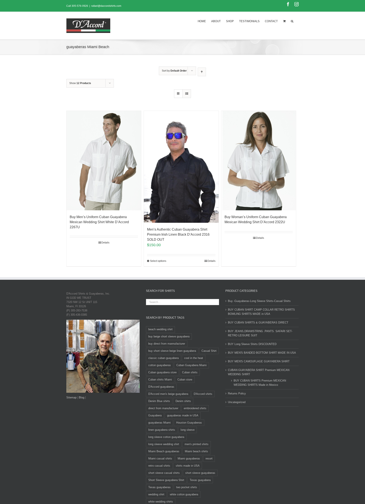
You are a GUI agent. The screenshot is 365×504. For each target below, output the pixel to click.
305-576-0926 (80, 5)
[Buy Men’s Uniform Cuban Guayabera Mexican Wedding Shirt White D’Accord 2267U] (104, 160)
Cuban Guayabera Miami (191, 365)
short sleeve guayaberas (200, 472)
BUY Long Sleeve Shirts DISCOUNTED (252, 344)
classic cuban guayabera (163, 358)
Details (105, 242)
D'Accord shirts (203, 393)
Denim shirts (183, 401)
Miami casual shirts (160, 458)
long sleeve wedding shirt (163, 444)
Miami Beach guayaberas (163, 451)
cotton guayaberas (159, 365)
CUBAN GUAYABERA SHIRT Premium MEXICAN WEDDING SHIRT (258, 372)
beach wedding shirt (160, 329)
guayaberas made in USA (182, 415)
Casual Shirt (209, 350)
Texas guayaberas (159, 487)
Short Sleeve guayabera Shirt (166, 480)
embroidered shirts (195, 408)
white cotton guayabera (184, 494)
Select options (158, 260)
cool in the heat (193, 358)
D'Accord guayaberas (161, 386)
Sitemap (71, 397)
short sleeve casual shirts (164, 472)
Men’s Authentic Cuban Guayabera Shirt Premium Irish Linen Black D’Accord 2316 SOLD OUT (178, 234)
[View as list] (186, 94)
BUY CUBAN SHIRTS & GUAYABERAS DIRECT (258, 322)
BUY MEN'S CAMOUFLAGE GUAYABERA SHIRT (259, 361)
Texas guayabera (200, 480)
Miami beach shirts (196, 451)
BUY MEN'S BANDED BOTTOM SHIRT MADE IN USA (262, 352)
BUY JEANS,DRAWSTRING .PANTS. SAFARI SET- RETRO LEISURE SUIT (260, 333)
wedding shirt (156, 494)
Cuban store (184, 379)
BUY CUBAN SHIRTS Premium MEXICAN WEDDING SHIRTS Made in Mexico (260, 382)
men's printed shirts (196, 444)
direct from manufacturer (163, 408)
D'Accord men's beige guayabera (168, 393)
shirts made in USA (188, 465)
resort (209, 458)
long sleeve (188, 429)
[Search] (292, 21)
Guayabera (155, 415)
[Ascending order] (202, 72)
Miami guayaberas (189, 458)
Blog (81, 397)
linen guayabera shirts (161, 429)
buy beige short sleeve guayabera (168, 336)
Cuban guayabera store (162, 372)
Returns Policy (237, 393)
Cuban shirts (189, 372)
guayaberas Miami (159, 422)
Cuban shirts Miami (160, 379)
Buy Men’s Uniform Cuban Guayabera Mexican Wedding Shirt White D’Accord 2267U (99, 222)
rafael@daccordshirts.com (106, 5)
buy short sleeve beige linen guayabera (172, 350)
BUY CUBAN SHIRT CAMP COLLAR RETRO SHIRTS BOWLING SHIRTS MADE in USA (261, 311)
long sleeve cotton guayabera (166, 437)
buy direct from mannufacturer (166, 343)
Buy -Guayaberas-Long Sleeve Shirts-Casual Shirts (259, 301)
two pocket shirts (186, 487)
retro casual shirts (159, 465)
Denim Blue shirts (159, 401)
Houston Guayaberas (189, 422)
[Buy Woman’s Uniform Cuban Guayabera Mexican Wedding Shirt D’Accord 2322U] (258, 160)
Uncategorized (236, 402)
